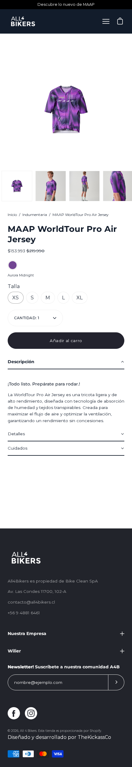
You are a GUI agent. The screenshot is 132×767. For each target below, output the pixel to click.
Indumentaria (34, 214)
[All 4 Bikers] (23, 21)
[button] (66, 362)
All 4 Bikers (28, 731)
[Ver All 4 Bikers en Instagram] (31, 713)
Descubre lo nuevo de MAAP (66, 4)
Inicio (12, 214)
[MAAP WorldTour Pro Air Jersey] (17, 186)
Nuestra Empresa (27, 633)
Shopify (95, 731)
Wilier (14, 650)
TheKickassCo (94, 737)
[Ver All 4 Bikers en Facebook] (14, 713)
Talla (14, 286)
